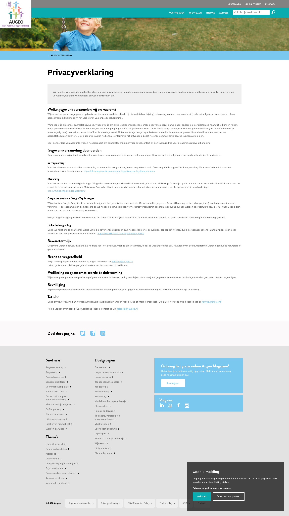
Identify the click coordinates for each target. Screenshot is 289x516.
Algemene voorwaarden (80, 503)
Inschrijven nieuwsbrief (58, 424)
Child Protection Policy (139, 503)
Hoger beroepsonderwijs (108, 372)
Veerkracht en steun (56, 483)
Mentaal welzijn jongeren (59, 404)
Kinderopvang (102, 391)
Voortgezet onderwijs (106, 428)
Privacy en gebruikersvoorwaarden (212, 488)
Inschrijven (173, 383)
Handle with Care (55, 391)
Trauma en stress (55, 478)
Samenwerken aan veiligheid (61, 473)
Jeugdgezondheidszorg (107, 381)
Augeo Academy (54, 367)
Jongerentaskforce (56, 381)
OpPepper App (53, 409)
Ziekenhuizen (102, 448)
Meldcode (51, 453)
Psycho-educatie (54, 468)
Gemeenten (101, 367)
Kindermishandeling (56, 449)
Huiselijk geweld (54, 444)
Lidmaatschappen (55, 419)
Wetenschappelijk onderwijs (109, 438)
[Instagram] (187, 406)
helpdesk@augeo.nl (122, 261)
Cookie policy (166, 503)
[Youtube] (170, 406)
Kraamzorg (100, 396)
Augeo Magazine (55, 377)
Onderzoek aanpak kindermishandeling (56, 398)
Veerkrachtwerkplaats (57, 386)
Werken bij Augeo (55, 428)
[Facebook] (178, 406)
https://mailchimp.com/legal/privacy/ (66, 190)
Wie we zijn (195, 12)
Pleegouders (101, 406)
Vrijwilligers (100, 433)
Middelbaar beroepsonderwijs (110, 401)
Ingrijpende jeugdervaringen (61, 463)
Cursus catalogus (55, 414)
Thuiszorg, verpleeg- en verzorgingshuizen (107, 417)
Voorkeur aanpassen (228, 496)
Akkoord (201, 496)
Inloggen (270, 4)
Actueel (223, 12)
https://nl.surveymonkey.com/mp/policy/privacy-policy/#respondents (119, 171)
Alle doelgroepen (104, 453)
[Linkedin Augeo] (162, 406)
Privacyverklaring (109, 503)
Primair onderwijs (104, 411)
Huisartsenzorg (103, 377)
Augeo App (51, 372)
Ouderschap (52, 458)
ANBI (185, 503)
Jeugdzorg (100, 386)
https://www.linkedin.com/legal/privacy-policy (121, 233)
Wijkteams (100, 443)
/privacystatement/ (211, 301)
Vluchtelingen (102, 424)
